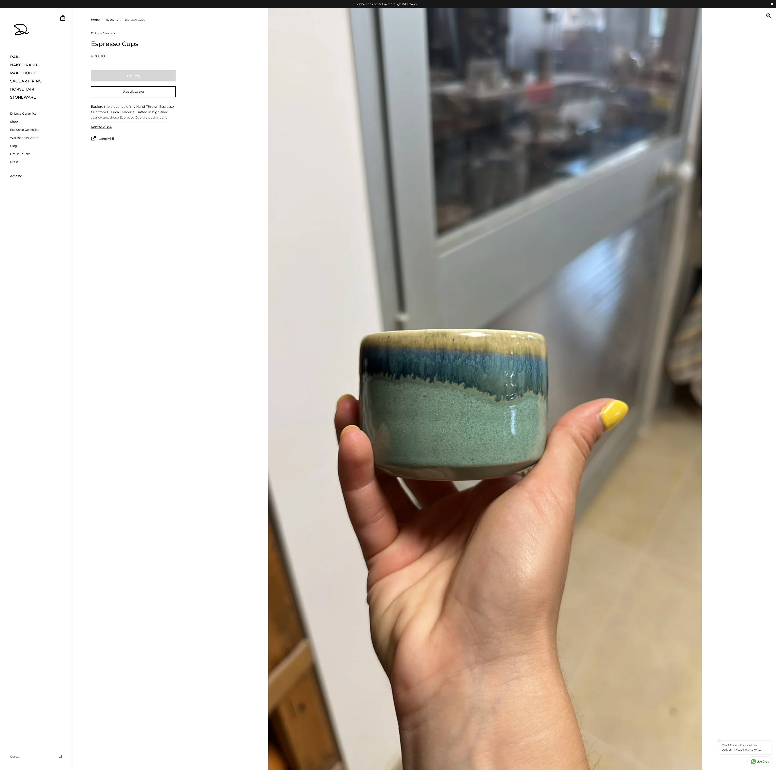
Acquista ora (133, 92)
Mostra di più (101, 127)
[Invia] (60, 756)
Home (95, 19)
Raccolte (112, 19)
